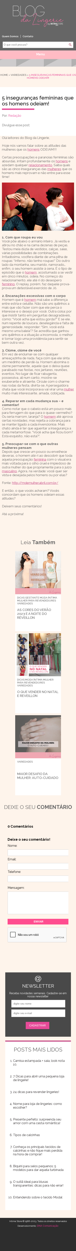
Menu (40, 54)
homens (33, 149)
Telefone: (14, 872)
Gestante (32, 597)
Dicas (21, 597)
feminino (8, 284)
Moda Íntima (48, 597)
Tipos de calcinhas (26, 1135)
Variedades (18, 74)
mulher (69, 389)
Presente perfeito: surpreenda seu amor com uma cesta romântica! (37, 1121)
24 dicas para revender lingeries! (36, 1092)
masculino (9, 471)
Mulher (22, 600)
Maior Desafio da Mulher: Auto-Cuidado (37, 776)
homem (31, 272)
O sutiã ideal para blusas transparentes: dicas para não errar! (38, 1183)
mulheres (54, 169)
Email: (12, 859)
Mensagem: (16, 888)
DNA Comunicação (47, 1226)
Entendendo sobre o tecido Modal (37, 1197)
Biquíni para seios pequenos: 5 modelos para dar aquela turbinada (38, 1168)
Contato (28, 36)
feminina (40, 459)
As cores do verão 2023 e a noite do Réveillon (34, 614)
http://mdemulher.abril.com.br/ (35, 483)
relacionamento (40, 165)
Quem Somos (10, 36)
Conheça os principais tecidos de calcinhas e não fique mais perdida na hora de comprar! (37, 1150)
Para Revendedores (42, 600)
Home (4, 74)
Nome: (12, 846)
